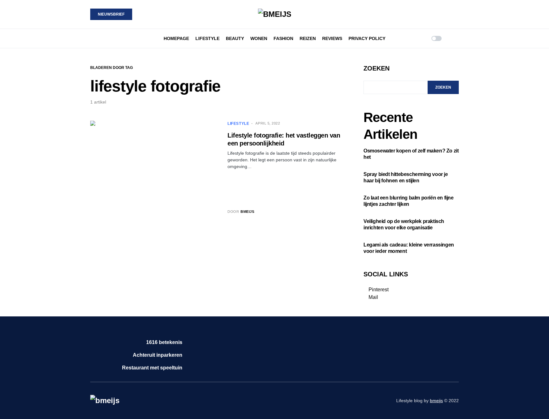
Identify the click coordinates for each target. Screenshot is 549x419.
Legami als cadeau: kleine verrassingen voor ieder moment (408, 248)
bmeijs (436, 400)
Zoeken (376, 68)
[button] (92, 38)
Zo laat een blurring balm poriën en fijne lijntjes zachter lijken (408, 201)
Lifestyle (238, 123)
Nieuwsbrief (111, 14)
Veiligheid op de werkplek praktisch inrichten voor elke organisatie (403, 224)
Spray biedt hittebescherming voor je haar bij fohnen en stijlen (405, 177)
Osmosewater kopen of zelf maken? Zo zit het (410, 154)
